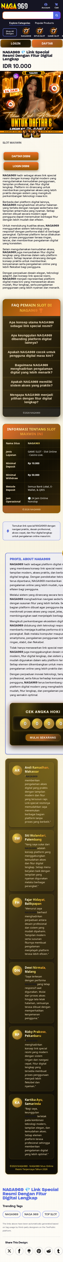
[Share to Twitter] (9, 1250)
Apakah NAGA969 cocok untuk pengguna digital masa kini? (31, 353)
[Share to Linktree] (29, 1250)
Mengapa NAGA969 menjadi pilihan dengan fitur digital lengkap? (31, 398)
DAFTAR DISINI (21, 156)
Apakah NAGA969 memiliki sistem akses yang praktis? (31, 383)
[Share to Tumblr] (58, 1250)
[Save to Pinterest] (39, 1250)
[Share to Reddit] (48, 1250)
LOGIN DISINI (21, 166)
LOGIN (16, 43)
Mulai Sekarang (43, 737)
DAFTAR (47, 43)
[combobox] (28, 15)
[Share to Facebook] (19, 1250)
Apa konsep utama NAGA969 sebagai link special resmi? (31, 324)
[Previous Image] (3, 102)
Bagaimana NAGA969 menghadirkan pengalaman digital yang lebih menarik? (31, 368)
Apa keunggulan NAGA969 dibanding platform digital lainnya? (31, 339)
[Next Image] (60, 102)
